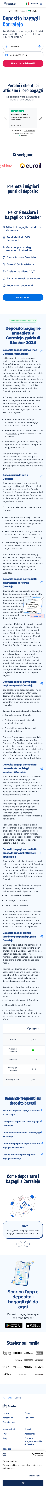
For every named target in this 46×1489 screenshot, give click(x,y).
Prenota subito (23, 297)
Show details (35, 1476)
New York (29, 1417)
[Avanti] (27, 1244)
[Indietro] (19, 1244)
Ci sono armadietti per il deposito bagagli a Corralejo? (19, 1156)
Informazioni (9, 1429)
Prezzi (28, 1429)
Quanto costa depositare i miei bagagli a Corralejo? (22, 1134)
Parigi (27, 1413)
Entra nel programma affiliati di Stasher (34, 1441)
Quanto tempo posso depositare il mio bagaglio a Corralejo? (21, 1145)
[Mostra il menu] (41, 3)
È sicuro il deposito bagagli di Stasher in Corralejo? (21, 1112)
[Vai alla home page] (9, 3)
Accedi (34, 3)
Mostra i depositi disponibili (23, 63)
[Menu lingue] (27, 3)
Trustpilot (7, 391)
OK (23, 1483)
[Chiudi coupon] (42, 598)
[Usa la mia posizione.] (39, 46)
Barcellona (8, 1417)
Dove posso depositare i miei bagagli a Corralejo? (22, 1123)
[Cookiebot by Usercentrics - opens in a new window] (32, 1454)
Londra (6, 1413)
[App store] (33, 1325)
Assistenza (30, 1433)
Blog (5, 1438)
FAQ (5, 1433)
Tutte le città (9, 1422)
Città (10, 1398)
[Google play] (13, 1325)
